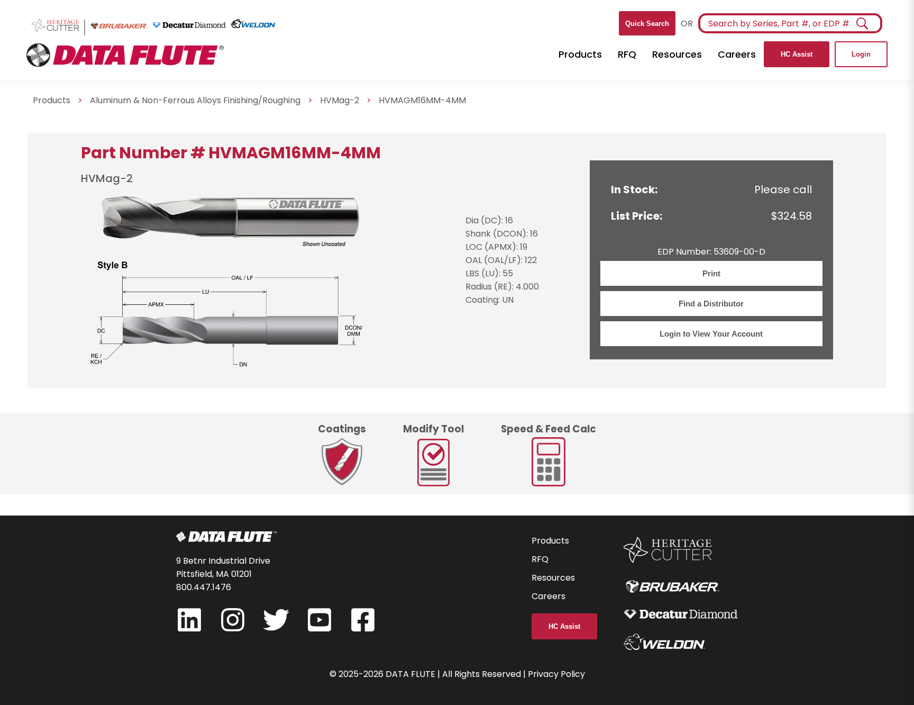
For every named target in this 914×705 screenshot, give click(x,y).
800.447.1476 (203, 587)
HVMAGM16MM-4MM (422, 100)
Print (711, 273)
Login (861, 54)
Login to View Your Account (711, 333)
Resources (677, 54)
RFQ (627, 54)
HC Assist (796, 54)
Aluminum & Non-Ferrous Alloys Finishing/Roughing (195, 100)
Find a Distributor (711, 303)
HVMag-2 (339, 100)
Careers (737, 54)
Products (580, 54)
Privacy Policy (556, 674)
